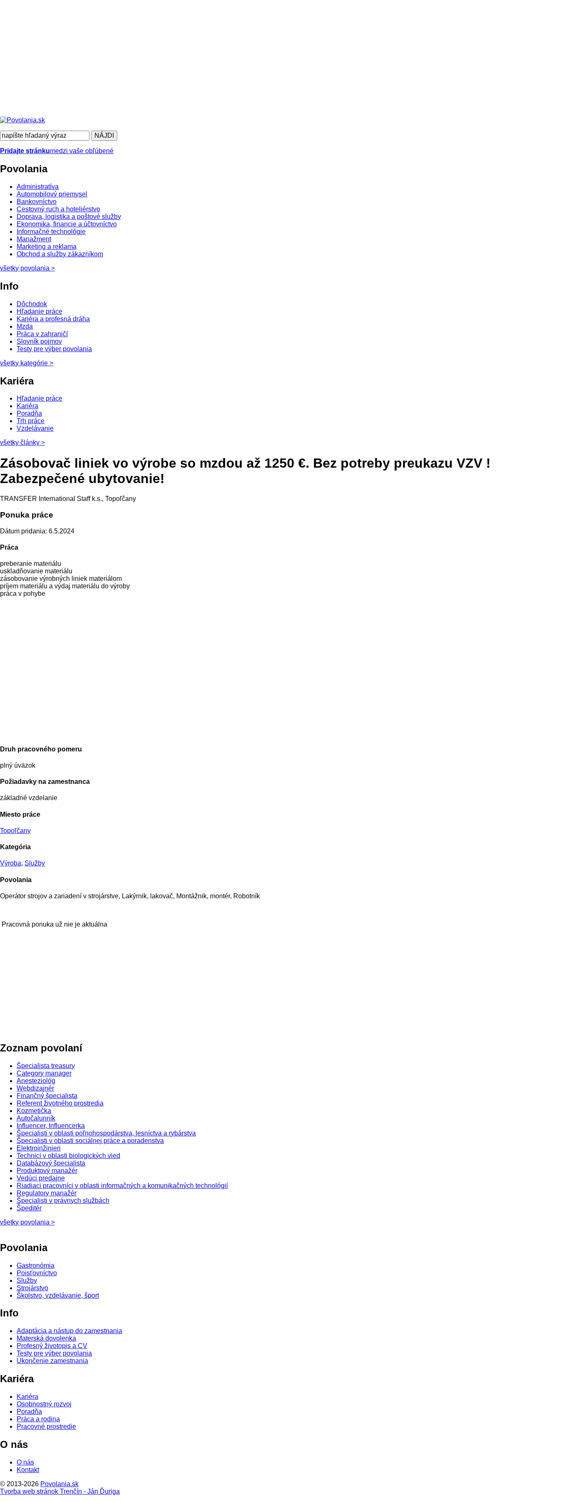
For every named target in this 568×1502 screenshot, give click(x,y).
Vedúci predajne (41, 1178)
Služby (35, 863)
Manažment (34, 239)
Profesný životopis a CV (52, 1345)
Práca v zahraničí (42, 333)
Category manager (44, 1073)
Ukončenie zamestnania (52, 1360)
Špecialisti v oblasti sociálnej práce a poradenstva (90, 1140)
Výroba (10, 863)
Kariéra (27, 405)
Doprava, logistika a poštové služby (69, 216)
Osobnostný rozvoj (44, 1404)
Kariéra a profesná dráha (53, 318)
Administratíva (38, 186)
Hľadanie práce (39, 311)
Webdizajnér (35, 1088)
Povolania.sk (59, 1483)
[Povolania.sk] (22, 120)
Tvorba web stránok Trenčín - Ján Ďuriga (60, 1491)
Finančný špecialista (47, 1095)
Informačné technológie (51, 231)
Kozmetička (34, 1110)
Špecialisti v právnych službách (63, 1200)
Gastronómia (35, 1265)
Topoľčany (15, 830)
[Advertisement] (249, 58)
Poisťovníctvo (37, 1272)
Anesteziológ (36, 1080)
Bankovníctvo (37, 201)
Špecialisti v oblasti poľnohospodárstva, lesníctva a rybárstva (106, 1133)
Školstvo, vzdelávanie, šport (58, 1295)
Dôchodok (32, 303)
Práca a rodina (38, 1419)
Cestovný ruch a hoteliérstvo (58, 209)
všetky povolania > (27, 1222)
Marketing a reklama (47, 246)
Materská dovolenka (46, 1338)
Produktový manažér (47, 1170)
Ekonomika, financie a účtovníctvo (67, 224)
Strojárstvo (32, 1287)
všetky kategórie (26, 363)
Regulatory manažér (47, 1193)
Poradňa (29, 413)
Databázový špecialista (51, 1163)
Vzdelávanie (35, 428)
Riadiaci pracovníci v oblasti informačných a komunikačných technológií (122, 1185)
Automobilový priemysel (52, 194)
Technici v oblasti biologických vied (68, 1155)
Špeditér (29, 1208)
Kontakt (28, 1469)
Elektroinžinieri (39, 1148)
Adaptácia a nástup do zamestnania (69, 1330)
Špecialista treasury (46, 1065)
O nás (25, 1462)
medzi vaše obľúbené (57, 150)
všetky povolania (27, 268)
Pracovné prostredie (46, 1426)
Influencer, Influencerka (51, 1125)
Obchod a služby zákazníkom (60, 254)
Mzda (25, 326)
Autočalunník (36, 1118)
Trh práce (30, 420)
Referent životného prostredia (60, 1103)
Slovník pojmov (39, 341)
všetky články (22, 442)
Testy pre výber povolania (54, 348)
